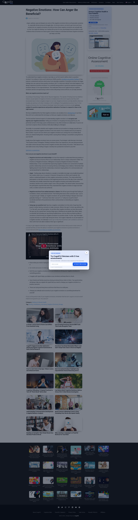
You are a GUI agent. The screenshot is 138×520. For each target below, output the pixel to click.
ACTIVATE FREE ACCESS (80, 264)
